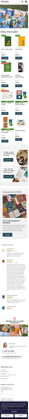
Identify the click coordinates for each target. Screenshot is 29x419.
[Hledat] (19, 1)
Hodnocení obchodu (5, 373)
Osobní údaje (3, 370)
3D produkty (8, 157)
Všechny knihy (9, 174)
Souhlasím (20, 415)
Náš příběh (7, 230)
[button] (2, 16)
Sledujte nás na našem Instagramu (14, 319)
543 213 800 (9, 347)
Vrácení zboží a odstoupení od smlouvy (8, 371)
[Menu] (26, 1)
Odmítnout (7, 415)
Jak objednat (3, 366)
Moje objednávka (4, 375)
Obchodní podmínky (5, 368)
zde (6, 408)
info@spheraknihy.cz (13, 353)
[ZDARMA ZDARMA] (21, 94)
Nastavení (14, 411)
